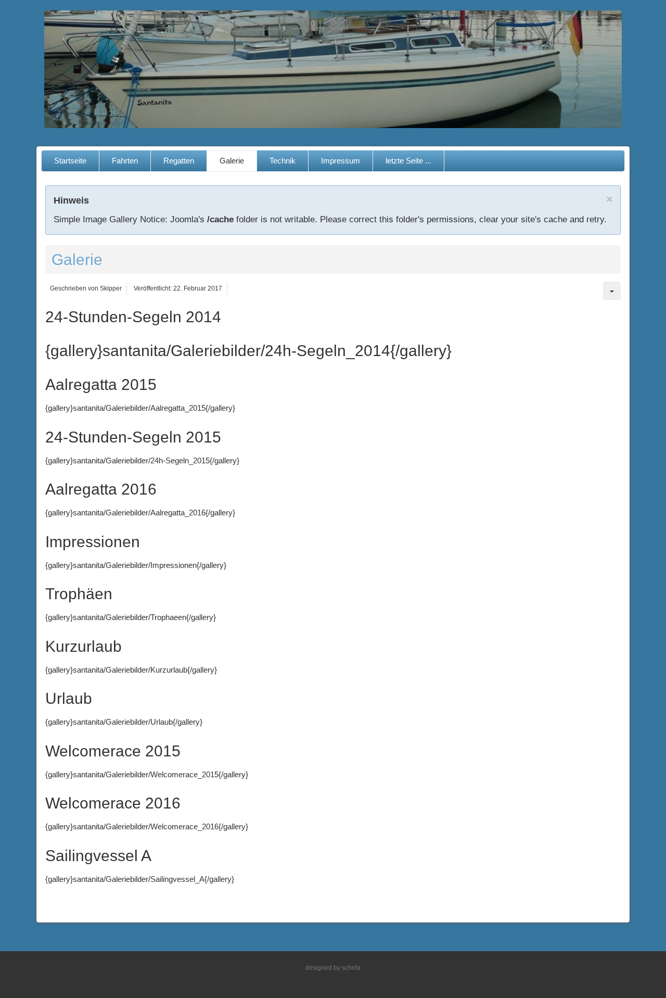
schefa (351, 967)
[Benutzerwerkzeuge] (612, 291)
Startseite (70, 160)
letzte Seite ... (408, 160)
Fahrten (125, 160)
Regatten (178, 160)
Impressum (340, 160)
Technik (283, 160)
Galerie (232, 160)
